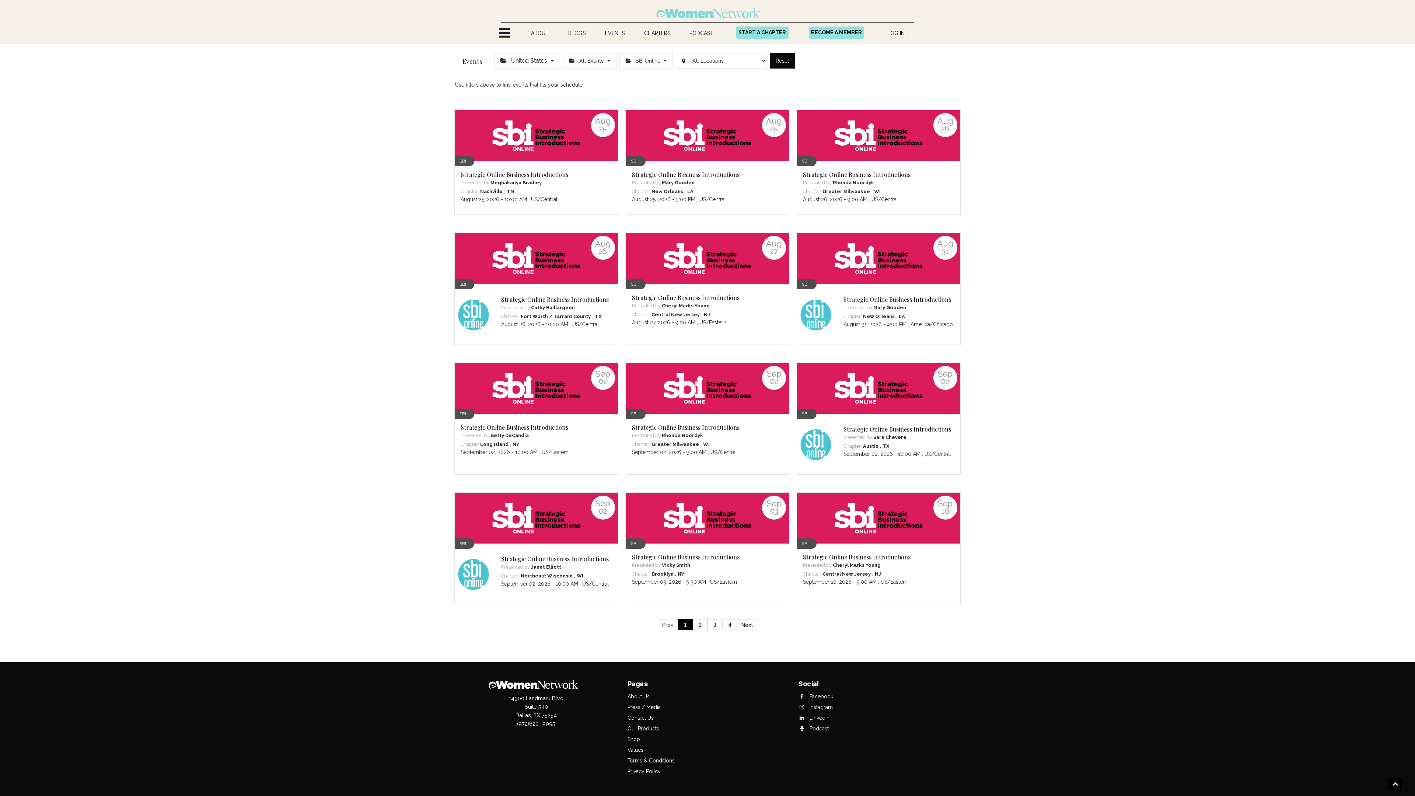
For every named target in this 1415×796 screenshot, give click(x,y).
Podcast (818, 729)
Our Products (643, 729)
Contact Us (641, 718)
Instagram (820, 707)
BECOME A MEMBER (836, 32)
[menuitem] (540, 33)
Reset (782, 61)
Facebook (820, 696)
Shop (634, 739)
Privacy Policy (644, 771)
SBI (463, 161)
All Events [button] (591, 61)
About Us (639, 696)
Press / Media (644, 707)
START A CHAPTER (762, 32)
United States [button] (529, 60)
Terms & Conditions (651, 761)
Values (635, 750)
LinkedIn (818, 718)
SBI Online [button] (648, 61)
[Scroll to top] (1395, 785)
